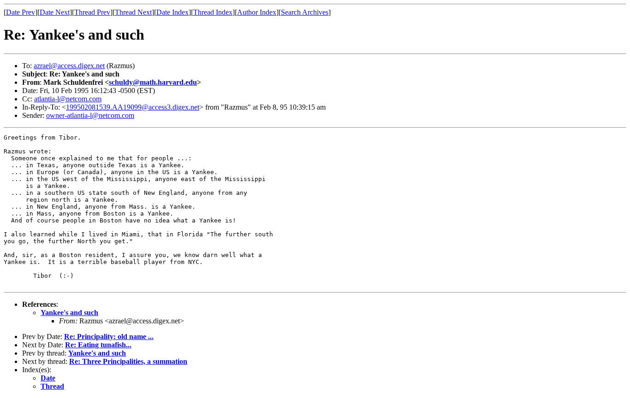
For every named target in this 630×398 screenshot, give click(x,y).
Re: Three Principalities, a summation (128, 361)
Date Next (55, 12)
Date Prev (20, 12)
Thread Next (133, 12)
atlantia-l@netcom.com (67, 99)
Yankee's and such (69, 312)
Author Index (256, 12)
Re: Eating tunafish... (98, 345)
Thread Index (212, 12)
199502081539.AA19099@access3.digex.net (132, 107)
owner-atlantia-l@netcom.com (90, 115)
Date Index (172, 12)
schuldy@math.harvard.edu (153, 82)
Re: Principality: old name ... (109, 336)
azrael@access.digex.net (69, 66)
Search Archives (304, 12)
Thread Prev (92, 12)
